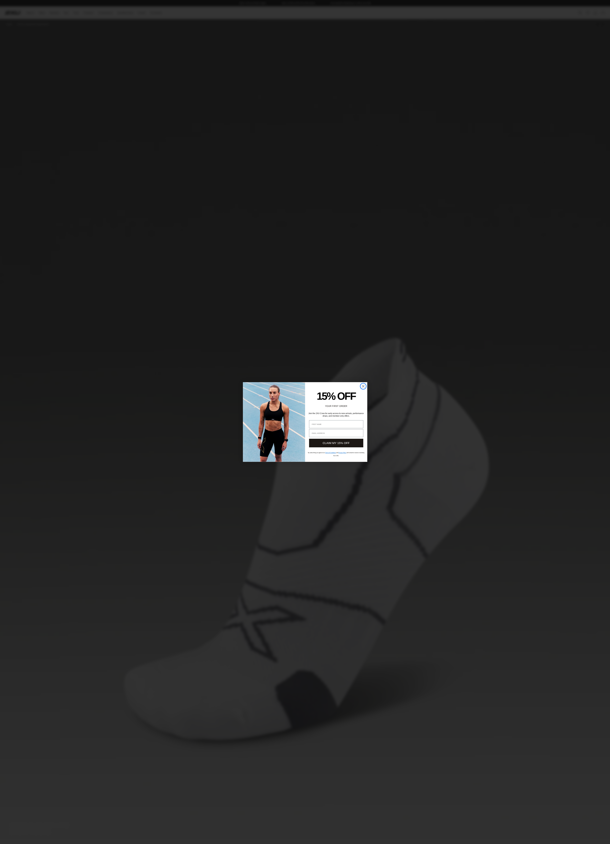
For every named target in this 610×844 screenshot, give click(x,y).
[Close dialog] (363, 386)
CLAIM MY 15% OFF (336, 443)
